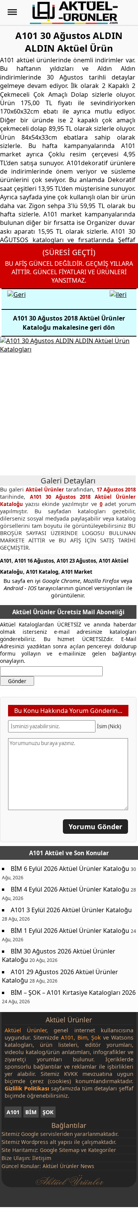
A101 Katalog (42, 571)
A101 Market (76, 571)
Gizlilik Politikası (27, 1088)
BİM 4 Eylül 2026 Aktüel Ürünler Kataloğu (70, 889)
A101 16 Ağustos (34, 560)
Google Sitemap (59, 1150)
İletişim (41, 1158)
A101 (6, 560)
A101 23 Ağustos (76, 560)
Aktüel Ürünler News (68, 1166)
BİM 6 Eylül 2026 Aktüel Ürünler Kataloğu (70, 868)
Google (30, 1133)
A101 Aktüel (46, 853)
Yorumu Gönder (95, 826)
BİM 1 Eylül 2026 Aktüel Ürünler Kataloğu (70, 930)
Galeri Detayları (68, 480)
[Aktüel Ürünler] (74, 12)
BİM (31, 1112)
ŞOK (48, 1112)
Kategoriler (102, 1150)
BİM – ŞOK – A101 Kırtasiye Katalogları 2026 (73, 992)
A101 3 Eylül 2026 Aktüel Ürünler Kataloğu (71, 910)
